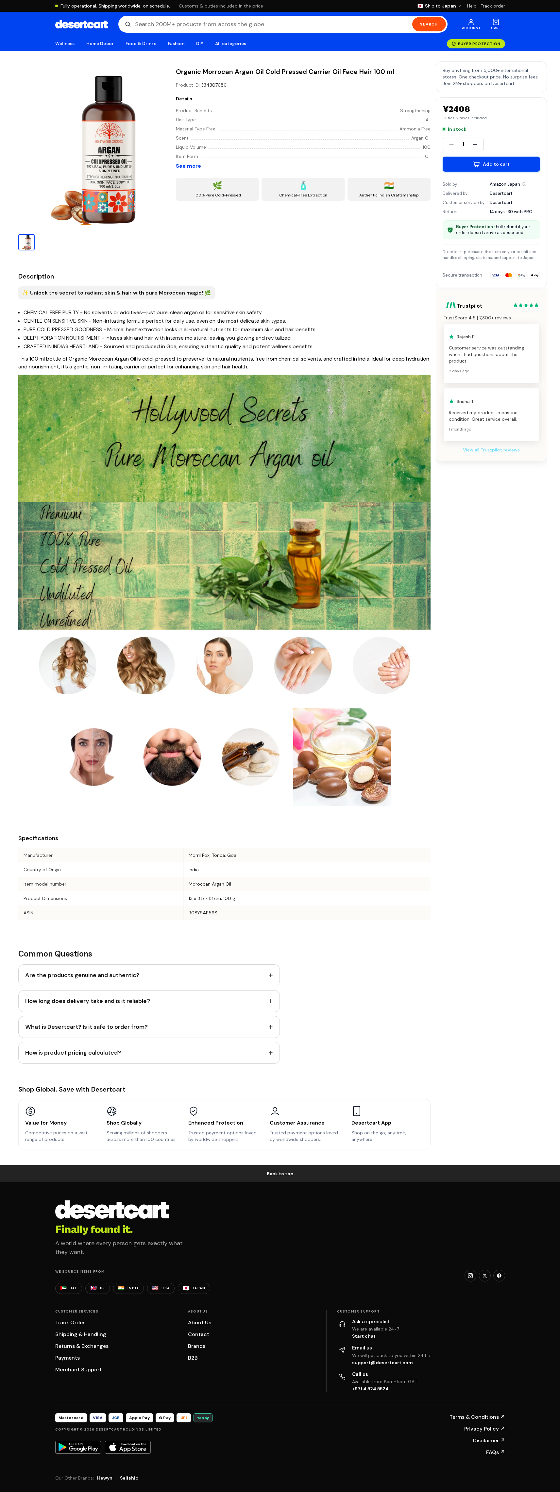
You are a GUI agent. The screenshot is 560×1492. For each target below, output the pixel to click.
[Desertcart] (81, 24)
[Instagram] (470, 1275)
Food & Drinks (141, 43)
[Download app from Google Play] (78, 1447)
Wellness (65, 43)
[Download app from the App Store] (128, 1447)
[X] (485, 1275)
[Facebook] (499, 1275)
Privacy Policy (484, 1428)
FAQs (495, 1452)
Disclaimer (489, 1440)
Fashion (176, 43)
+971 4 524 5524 (370, 1389)
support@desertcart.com (382, 1362)
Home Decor (100, 43)
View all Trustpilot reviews (491, 450)
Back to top (280, 1174)
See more (188, 165)
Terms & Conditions (477, 1417)
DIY (199, 43)
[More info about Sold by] (524, 184)
